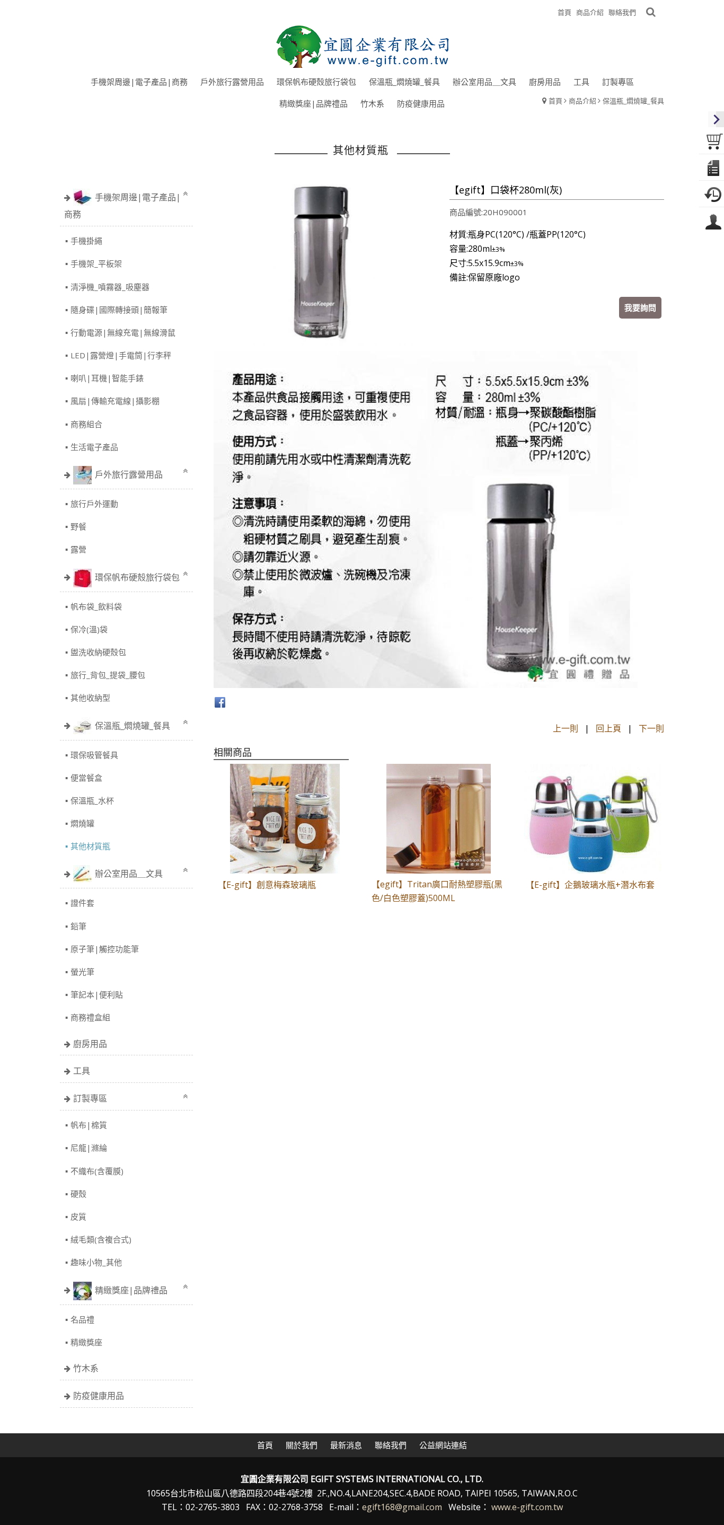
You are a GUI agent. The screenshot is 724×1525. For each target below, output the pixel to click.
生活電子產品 (94, 447)
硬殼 (78, 1193)
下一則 (651, 728)
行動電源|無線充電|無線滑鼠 (122, 332)
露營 (78, 549)
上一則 (565, 728)
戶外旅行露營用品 (129, 474)
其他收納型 (90, 697)
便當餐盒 (86, 777)
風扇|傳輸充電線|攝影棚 (115, 400)
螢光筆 (82, 971)
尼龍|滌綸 (88, 1147)
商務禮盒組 (90, 1017)
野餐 (78, 526)
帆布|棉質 (88, 1124)
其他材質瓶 (90, 846)
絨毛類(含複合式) (100, 1239)
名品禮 (82, 1319)
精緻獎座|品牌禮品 (131, 1289)
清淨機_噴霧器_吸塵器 (109, 286)
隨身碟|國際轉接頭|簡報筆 (118, 309)
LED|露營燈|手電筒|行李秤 (120, 355)
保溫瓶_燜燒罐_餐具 (132, 725)
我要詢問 (640, 307)
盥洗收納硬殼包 (98, 652)
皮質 (78, 1216)
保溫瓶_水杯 (92, 800)
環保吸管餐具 (94, 755)
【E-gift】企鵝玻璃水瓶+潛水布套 (590, 885)
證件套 (82, 902)
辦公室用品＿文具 (129, 873)
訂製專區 (90, 1098)
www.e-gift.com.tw (527, 1507)
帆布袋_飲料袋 (96, 606)
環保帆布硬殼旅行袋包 (137, 577)
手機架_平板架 (96, 263)
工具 (81, 1071)
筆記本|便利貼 (96, 994)
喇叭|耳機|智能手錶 (107, 378)
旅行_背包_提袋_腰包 (107, 674)
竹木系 (86, 1368)
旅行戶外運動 (94, 503)
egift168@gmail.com (402, 1507)
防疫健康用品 (98, 1395)
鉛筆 (78, 926)
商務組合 (86, 424)
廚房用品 (90, 1044)
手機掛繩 (86, 240)
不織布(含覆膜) (96, 1171)
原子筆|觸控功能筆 (104, 949)
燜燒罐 (82, 823)
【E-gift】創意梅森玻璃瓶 (267, 885)
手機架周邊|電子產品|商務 (122, 205)
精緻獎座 (86, 1342)
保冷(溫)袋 (89, 629)
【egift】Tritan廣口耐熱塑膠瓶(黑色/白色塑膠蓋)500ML (437, 891)
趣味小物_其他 (96, 1262)
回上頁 (608, 728)
